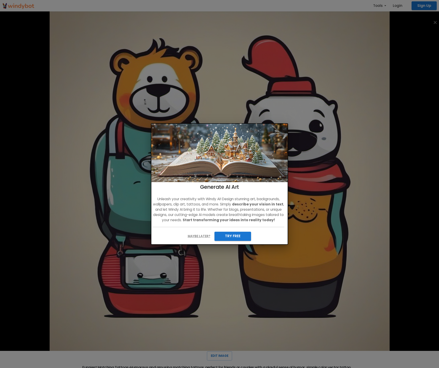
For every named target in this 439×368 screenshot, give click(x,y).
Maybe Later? (199, 236)
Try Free (233, 236)
